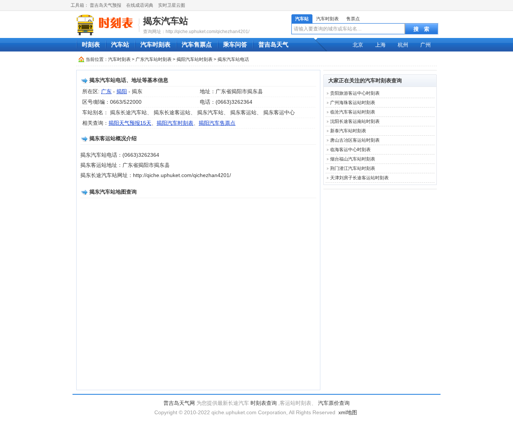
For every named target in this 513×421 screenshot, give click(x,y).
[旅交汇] (105, 24)
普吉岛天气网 (179, 403)
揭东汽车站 (165, 21)
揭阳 (121, 91)
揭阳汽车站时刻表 (195, 59)
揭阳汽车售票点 (217, 123)
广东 (106, 91)
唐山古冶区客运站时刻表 (355, 140)
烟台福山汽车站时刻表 (352, 159)
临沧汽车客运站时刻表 (352, 112)
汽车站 (302, 18)
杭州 (403, 45)
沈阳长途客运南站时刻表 (355, 121)
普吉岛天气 (273, 44)
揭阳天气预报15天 (130, 123)
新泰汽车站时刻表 (348, 130)
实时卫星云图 (171, 5)
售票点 (353, 18)
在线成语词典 (139, 5)
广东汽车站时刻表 (154, 59)
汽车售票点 (197, 44)
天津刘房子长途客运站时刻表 (359, 177)
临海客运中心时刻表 (350, 149)
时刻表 (91, 44)
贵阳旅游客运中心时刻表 (355, 93)
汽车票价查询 (334, 403)
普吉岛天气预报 (105, 5)
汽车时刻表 (327, 18)
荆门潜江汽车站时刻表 (352, 168)
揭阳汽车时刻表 (175, 123)
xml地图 (347, 412)
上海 (380, 45)
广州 (425, 45)
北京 (358, 45)
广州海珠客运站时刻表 (352, 102)
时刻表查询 (263, 403)
